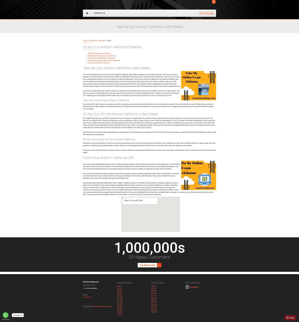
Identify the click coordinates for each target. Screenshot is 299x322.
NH (152, 293)
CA (118, 296)
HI (118, 310)
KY (121, 293)
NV (152, 300)
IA (118, 312)
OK (152, 307)
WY (155, 312)
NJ (152, 296)
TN (155, 293)
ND (152, 289)
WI (155, 307)
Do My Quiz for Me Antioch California (101, 58)
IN (121, 289)
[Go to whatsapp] (6, 315)
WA (156, 305)
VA (155, 300)
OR (152, 310)
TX (155, 296)
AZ (118, 293)
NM (152, 298)
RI (155, 286)
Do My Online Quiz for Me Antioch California (104, 60)
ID (118, 314)
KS (121, 291)
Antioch (102, 41)
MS (121, 312)
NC (152, 286)
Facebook (194, 287)
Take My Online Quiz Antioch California (102, 56)
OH (152, 305)
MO (121, 310)
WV (156, 310)
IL (120, 286)
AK (118, 286)
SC (155, 289)
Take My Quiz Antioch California (99, 53)
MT (121, 314)
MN (121, 307)
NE (152, 291)
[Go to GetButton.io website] (5, 319)
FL (118, 305)
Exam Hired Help (98, 306)
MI (121, 305)
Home (85, 41)
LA (121, 296)
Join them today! (147, 265)
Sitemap (108, 306)
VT (155, 303)
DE (118, 303)
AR (118, 291)
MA (121, 298)
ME (121, 303)
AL (118, 289)
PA (152, 312)
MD (121, 300)
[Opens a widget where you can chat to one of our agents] (290, 318)
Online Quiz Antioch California (99, 63)
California (93, 41)
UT (156, 298)
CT (118, 300)
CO (118, 298)
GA (118, 307)
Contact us (99, 13)
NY (152, 303)
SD (155, 291)
